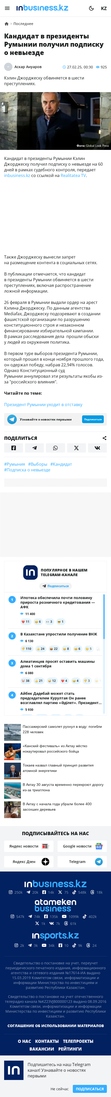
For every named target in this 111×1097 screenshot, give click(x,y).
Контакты (47, 1041)
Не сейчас (60, 1088)
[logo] (49, 8)
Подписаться (90, 1088)
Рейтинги (70, 1049)
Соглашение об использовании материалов (55, 1025)
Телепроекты (78, 1041)
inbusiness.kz (17, 175)
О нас (24, 1041)
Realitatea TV (73, 175)
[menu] (7, 8)
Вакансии (41, 1049)
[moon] (91, 8)
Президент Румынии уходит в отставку (43, 404)
